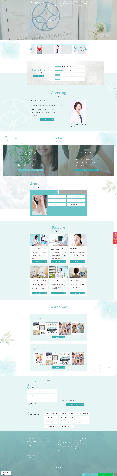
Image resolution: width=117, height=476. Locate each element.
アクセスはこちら (58, 293)
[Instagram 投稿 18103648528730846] (78, 328)
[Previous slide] (31, 49)
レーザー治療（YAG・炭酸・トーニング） (64, 442)
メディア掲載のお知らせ (32, 457)
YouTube (115, 242)
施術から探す (63, 6)
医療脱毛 (59, 450)
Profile (46, 119)
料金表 (76, 6)
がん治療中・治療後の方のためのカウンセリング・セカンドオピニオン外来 (35, 442)
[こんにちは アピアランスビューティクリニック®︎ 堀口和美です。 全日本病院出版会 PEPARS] (39, 358)
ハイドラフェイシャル (77, 440)
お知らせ (29, 461)
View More (58, 337)
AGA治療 (59, 438)
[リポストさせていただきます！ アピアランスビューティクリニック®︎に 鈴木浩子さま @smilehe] (65, 328)
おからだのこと (75, 200)
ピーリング (59, 444)
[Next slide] (86, 49)
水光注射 (75, 446)
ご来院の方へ (70, 6)
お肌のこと (56, 200)
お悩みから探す (56, 6)
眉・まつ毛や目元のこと (75, 196)
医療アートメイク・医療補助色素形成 (80, 438)
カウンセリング (92, 170)
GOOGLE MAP (74, 404)
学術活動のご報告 (31, 459)
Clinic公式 (115, 234)
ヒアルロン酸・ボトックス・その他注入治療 (65, 446)
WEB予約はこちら (77, 293)
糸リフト (75, 448)
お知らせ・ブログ (82, 6)
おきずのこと (56, 204)
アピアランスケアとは (79, 170)
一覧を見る (38, 75)
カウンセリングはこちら (58, 261)
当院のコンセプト (49, 438)
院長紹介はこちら (38, 261)
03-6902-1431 (34, 388)
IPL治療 (59, 440)
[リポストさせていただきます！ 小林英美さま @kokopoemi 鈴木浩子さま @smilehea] (52, 358)
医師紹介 (47, 435)
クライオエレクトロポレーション (79, 442)
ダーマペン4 (76, 444)
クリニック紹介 (31, 438)
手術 (58, 448)
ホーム (32, 6)
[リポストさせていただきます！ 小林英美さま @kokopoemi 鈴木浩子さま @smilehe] (39, 328)
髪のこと (56, 196)
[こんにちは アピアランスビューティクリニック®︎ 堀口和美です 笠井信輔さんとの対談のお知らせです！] (52, 328)
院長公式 (115, 238)
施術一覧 (36, 170)
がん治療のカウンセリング (75, 204)
